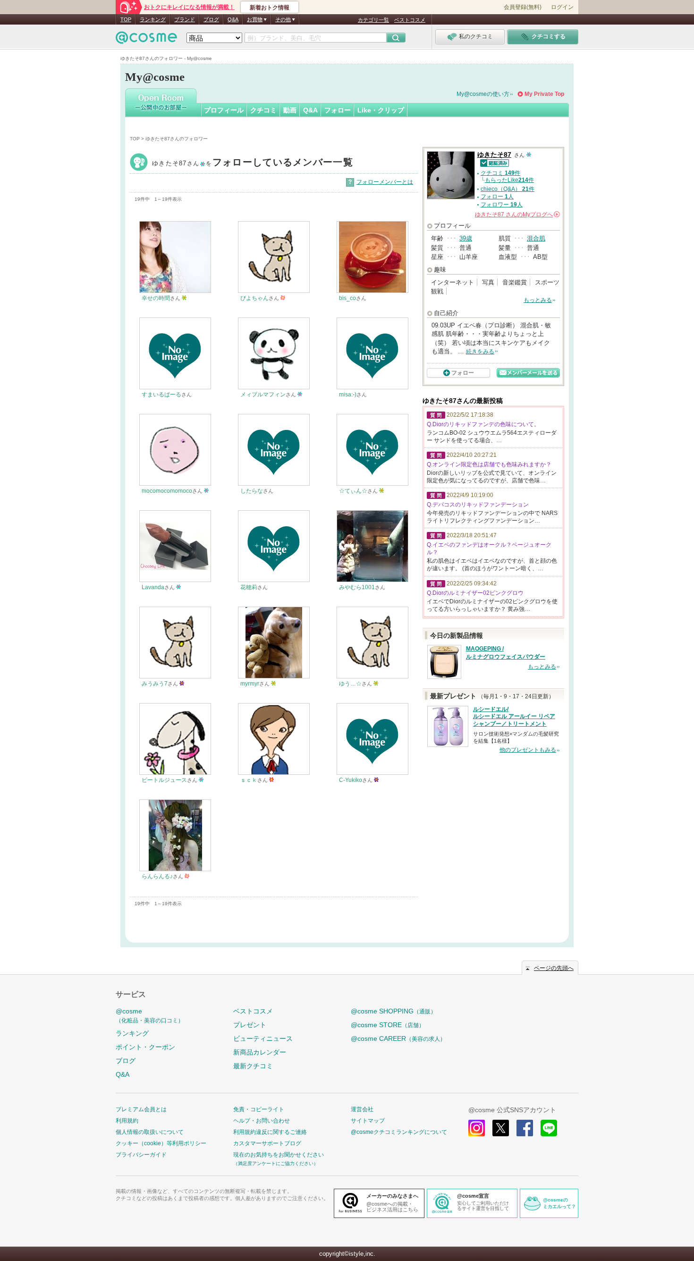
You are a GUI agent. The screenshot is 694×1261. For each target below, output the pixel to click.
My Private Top (544, 94)
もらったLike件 (509, 180)
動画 (289, 110)
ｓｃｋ (248, 780)
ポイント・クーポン (145, 1047)
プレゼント (249, 1025)
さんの (517, 214)
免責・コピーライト (258, 1109)
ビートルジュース (164, 780)
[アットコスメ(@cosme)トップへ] (146, 39)
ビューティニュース (263, 1038)
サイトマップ (368, 1120)
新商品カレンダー (259, 1052)
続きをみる (480, 351)
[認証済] (493, 162)
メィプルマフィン (263, 394)
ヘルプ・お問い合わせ (261, 1120)
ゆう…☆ (350, 683)
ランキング (153, 19)
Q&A (233, 19)
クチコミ (263, 110)
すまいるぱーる (161, 394)
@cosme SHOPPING (393, 1011)
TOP (125, 19)
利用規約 (127, 1120)
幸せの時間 (156, 298)
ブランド (184, 19)
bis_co (347, 298)
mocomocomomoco (167, 491)
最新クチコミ (253, 1066)
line (549, 1128)
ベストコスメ (409, 20)
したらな (251, 491)
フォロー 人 (497, 196)
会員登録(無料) (523, 7)
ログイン (562, 7)
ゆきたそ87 (252, 163)
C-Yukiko (350, 780)
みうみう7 (155, 683)
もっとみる (538, 300)
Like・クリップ (380, 110)
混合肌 (536, 238)
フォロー (337, 110)
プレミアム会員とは (141, 1109)
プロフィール (224, 110)
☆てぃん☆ (353, 491)
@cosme (150, 1015)
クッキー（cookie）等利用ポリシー (161, 1143)
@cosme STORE (387, 1025)
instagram (476, 1128)
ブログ (211, 19)
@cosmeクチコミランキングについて (399, 1132)
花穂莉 (248, 587)
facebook (524, 1128)
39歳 (465, 238)
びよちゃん (254, 298)
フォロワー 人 (502, 204)
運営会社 (362, 1109)
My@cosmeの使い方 (483, 94)
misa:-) (347, 394)
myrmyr (249, 683)
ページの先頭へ (554, 968)
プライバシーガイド (141, 1154)
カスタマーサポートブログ (267, 1143)
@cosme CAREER (398, 1038)
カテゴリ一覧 (373, 20)
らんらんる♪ (157, 876)
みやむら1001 (357, 587)
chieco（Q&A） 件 (507, 189)
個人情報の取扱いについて (150, 1132)
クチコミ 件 (500, 173)
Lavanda (153, 587)
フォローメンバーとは (384, 182)
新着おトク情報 (269, 7)
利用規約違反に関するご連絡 (270, 1132)
